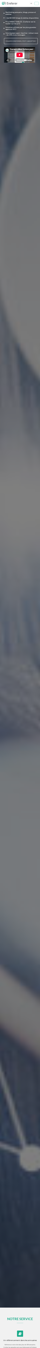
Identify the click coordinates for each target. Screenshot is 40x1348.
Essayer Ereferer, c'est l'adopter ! (21, 41)
